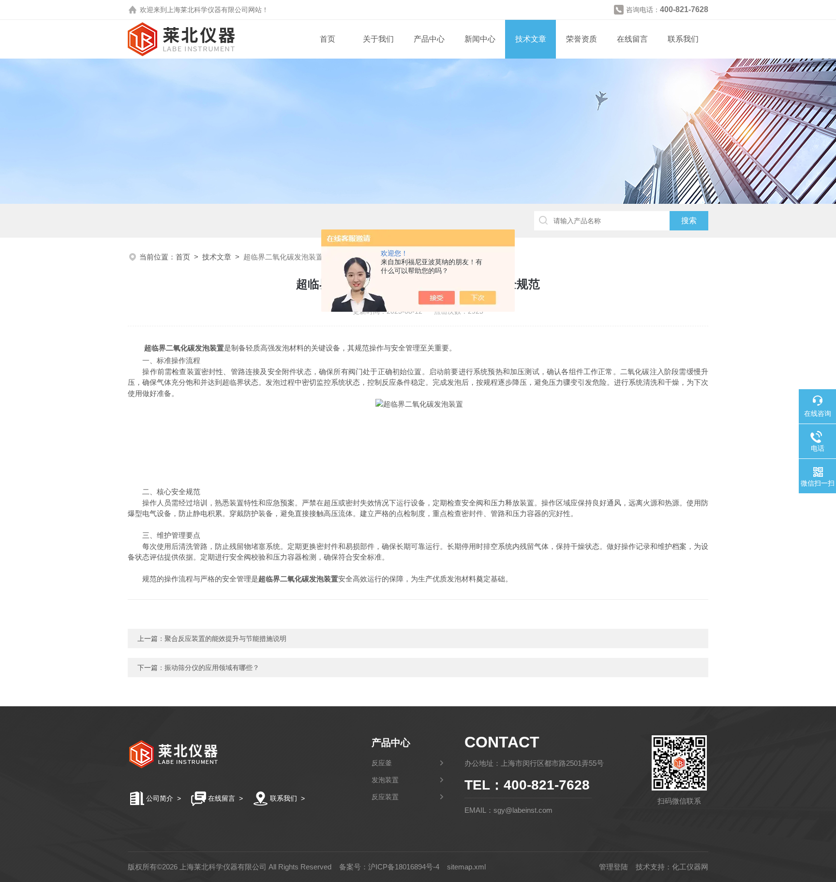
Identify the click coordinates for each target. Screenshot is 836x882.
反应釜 (382, 763)
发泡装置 (385, 780)
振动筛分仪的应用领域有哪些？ (211, 667)
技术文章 (530, 39)
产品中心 (429, 39)
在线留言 (632, 39)
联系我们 (683, 39)
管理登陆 (613, 867)
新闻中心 (479, 39)
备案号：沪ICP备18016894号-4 (389, 867)
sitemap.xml (466, 867)
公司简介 (159, 798)
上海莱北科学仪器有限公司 (207, 10)
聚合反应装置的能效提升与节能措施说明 (225, 638)
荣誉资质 (581, 39)
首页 (327, 39)
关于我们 (378, 39)
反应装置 (385, 797)
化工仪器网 (690, 867)
